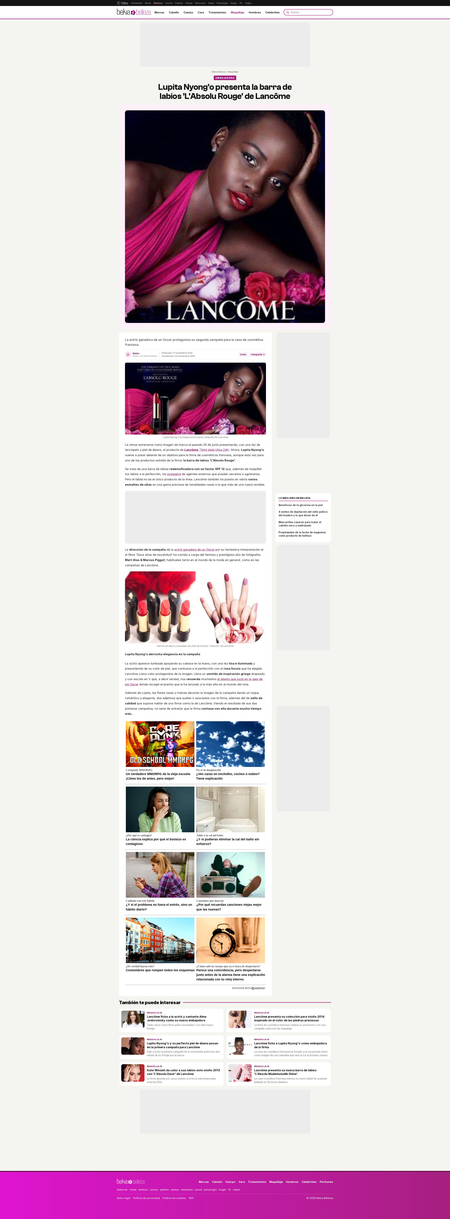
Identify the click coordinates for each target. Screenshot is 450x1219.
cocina (154, 1189)
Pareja (189, 3)
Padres (179, 3)
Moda (148, 3)
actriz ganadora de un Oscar (194, 549)
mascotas (187, 1189)
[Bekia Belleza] (134, 12)
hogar (222, 1189)
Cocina (168, 3)
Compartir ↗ (258, 354)
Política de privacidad (146, 1198)
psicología (210, 1189)
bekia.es (122, 1189)
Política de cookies (174, 1198)
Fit (241, 3)
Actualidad (136, 3)
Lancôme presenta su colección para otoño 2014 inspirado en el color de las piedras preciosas (289, 1018)
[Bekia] (122, 3)
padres (164, 1189)
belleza (143, 1189)
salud (198, 1189)
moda (133, 1189)
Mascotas (200, 3)
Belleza (158, 3)
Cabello (174, 12)
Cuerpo (188, 12)
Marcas (159, 12)
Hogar (233, 3)
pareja (175, 1189)
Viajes (248, 3)
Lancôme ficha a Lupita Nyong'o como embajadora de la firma (290, 1045)
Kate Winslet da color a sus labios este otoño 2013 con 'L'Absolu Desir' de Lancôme (183, 1072)
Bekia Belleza (219, 71)
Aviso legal (123, 1198)
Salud (211, 3)
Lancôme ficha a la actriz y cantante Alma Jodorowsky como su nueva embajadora (176, 1018)
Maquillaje (237, 12)
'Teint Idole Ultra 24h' (213, 450)
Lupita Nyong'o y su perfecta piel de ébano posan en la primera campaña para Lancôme (182, 1045)
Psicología (222, 3)
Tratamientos (217, 12)
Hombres (255, 12)
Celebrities (272, 12)
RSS (191, 1198)
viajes (236, 1189)
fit (229, 1189)
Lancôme (191, 450)
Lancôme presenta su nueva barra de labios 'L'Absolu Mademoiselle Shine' (285, 1072)
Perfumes (326, 1182)
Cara (201, 12)
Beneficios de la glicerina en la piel (301, 505)
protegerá (174, 474)
